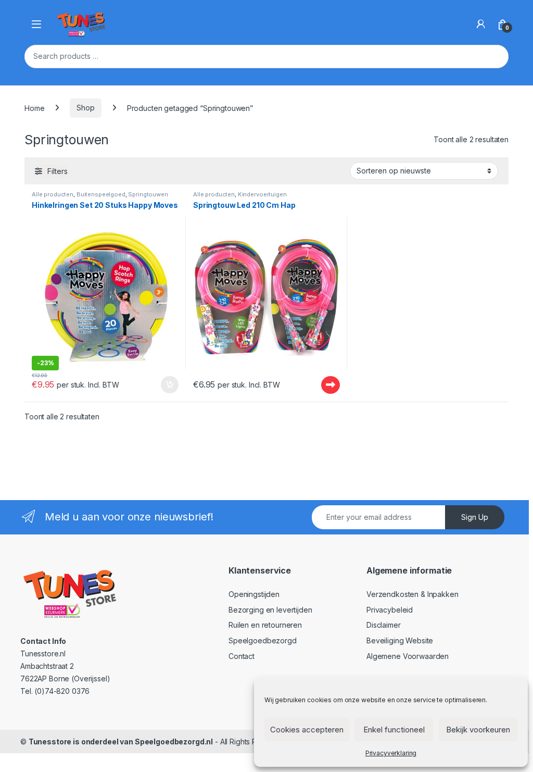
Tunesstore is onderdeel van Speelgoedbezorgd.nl (121, 741)
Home (34, 107)
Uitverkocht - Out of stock (320, 385)
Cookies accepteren (307, 729)
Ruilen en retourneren (265, 624)
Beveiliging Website (399, 640)
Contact (242, 656)
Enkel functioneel (394, 729)
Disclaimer (383, 624)
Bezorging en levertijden (270, 609)
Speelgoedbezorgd (263, 640)
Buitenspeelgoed (101, 194)
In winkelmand (158, 385)
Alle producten (52, 194)
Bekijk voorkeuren (478, 729)
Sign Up (474, 517)
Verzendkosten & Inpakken (412, 594)
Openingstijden (254, 594)
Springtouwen (148, 194)
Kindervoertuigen (262, 194)
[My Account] (481, 24)
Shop (85, 107)
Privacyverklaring (391, 753)
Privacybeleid (389, 609)
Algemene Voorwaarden (407, 656)
